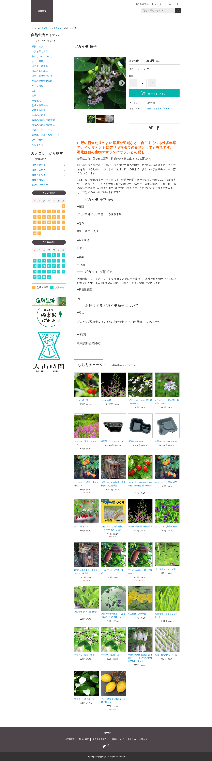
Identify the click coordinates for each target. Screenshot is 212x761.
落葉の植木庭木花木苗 (43, 120)
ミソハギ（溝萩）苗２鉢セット (86, 443)
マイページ (160, 4)
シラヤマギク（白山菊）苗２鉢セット (140, 402)
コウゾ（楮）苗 (81, 400)
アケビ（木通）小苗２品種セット (140, 572)
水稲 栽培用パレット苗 (166, 655)
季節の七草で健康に (42, 81)
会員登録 (144, 4)
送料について (118, 739)
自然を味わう (39, 170)
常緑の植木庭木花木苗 (43, 125)
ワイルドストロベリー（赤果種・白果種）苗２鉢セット (140, 485)
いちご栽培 (37, 140)
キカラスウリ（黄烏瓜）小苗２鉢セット (113, 700)
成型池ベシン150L (136, 441)
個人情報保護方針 (100, 739)
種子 (149, 108)
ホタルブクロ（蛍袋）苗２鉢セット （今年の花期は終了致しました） (140, 658)
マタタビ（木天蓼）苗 (84, 699)
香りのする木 (39, 115)
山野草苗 (58, 28)
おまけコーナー (40, 184)
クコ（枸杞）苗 (81, 526)
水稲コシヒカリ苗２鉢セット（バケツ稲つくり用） (113, 528)
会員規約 (132, 739)
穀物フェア (37, 46)
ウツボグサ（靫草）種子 (166, 526)
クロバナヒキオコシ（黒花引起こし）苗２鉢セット (113, 615)
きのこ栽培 (37, 61)
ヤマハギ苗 (106, 400)
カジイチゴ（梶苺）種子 (166, 482)
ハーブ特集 (37, 86)
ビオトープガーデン (162, 108)
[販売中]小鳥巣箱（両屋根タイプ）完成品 (86, 572)
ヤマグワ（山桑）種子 (84, 655)
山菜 (34, 90)
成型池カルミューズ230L (112, 441)
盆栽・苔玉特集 (40, 105)
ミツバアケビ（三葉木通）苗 (113, 572)
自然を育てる (45, 28)
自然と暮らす (39, 174)
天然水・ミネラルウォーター (47, 135)
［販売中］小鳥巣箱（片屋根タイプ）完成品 (113, 484)
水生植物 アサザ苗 (137, 613)
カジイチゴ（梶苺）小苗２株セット (86, 484)
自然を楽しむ (39, 179)
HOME (34, 28)
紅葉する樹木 (39, 110)
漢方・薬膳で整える (42, 76)
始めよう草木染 (40, 66)
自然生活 (42, 11)
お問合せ (143, 739)
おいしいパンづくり (42, 56)
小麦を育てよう (40, 51)
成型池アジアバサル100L (166, 441)
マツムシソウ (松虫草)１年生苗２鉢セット (167, 402)
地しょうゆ (37, 144)
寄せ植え (36, 100)
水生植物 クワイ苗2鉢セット (86, 613)
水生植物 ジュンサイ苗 (165, 569)
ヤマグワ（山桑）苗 (110, 655)
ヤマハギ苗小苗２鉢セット (140, 526)
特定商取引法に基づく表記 (77, 739)
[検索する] (178, 10)
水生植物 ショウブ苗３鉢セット (166, 615)
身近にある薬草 (40, 71)
